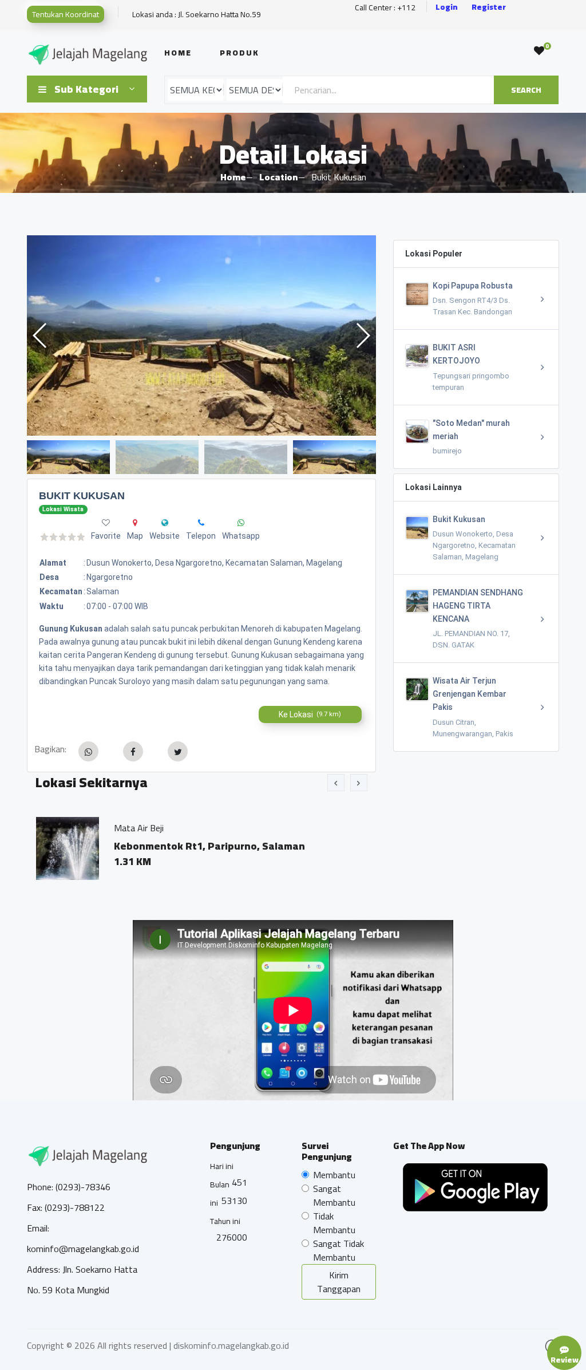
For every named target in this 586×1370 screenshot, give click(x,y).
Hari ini (221, 1166)
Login (446, 7)
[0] (539, 51)
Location (278, 177)
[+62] (201, 522)
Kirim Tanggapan (339, 1281)
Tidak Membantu (334, 1223)
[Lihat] (201, 335)
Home (178, 52)
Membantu (334, 1175)
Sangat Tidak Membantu (338, 1250)
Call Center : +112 (385, 8)
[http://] (164, 522)
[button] (362, 335)
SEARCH (526, 89)
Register (489, 7)
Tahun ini (225, 1221)
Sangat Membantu (334, 1195)
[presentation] (336, 782)
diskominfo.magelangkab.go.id (231, 1345)
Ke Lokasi (310, 714)
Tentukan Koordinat (65, 14)
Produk (239, 52)
